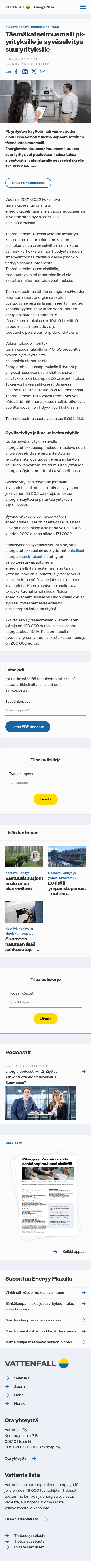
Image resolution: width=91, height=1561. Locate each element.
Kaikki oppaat (74, 1251)
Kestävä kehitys (17, 27)
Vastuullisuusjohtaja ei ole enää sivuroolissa (27, 883)
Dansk (20, 1395)
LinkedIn (25, 71)
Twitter (34, 71)
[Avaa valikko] (83, 7)
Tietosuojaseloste (30, 1535)
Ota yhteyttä (16, 1458)
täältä (78, 418)
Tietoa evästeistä (29, 1541)
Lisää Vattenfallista (21, 1519)
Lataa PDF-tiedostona (28, 183)
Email (43, 71)
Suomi (20, 1386)
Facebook (16, 71)
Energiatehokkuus (45, 27)
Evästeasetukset (29, 1547)
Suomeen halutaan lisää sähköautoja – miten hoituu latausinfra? (20, 949)
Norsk (19, 1403)
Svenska (22, 1378)
